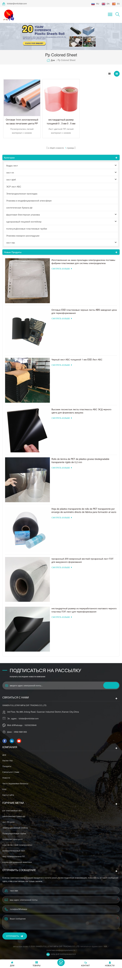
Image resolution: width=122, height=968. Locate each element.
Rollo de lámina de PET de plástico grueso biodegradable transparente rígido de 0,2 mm (80, 460)
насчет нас (7, 760)
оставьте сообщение (61, 962)
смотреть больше (60, 268)
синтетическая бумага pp (19, 207)
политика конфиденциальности (61, 950)
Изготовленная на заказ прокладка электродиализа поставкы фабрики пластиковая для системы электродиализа (83, 261)
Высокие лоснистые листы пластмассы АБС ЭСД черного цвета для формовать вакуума (81, 411)
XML (106, 946)
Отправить (12, 936)
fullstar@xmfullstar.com (17, 3)
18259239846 (30, 725)
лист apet (11, 179)
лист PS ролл (8, 822)
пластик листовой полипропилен (17, 844)
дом (53, 60)
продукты (6, 766)
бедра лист (12, 165)
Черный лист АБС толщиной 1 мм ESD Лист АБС (76, 359)
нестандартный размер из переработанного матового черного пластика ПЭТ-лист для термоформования (84, 610)
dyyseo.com (97, 946)
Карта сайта (8, 794)
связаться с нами (10, 772)
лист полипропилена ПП (13, 856)
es (118, 3)
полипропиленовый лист (13, 850)
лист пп (10, 172)
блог (4, 789)
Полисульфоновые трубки (14, 833)
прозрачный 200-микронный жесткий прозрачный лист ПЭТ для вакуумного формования (82, 560)
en (108, 3)
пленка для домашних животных (17, 862)
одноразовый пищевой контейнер (23, 221)
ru (97, 3)
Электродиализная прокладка (21, 193)
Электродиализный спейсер (15, 827)
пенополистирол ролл (12, 839)
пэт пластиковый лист (12, 810)
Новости (6, 777)
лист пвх (10, 242)
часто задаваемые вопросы (15, 783)
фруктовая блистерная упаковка (23, 214)
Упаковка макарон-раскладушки (22, 235)
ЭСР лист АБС (13, 186)
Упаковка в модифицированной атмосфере (29, 200)
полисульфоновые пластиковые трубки (26, 228)
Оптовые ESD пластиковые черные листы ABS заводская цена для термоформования (84, 311)
